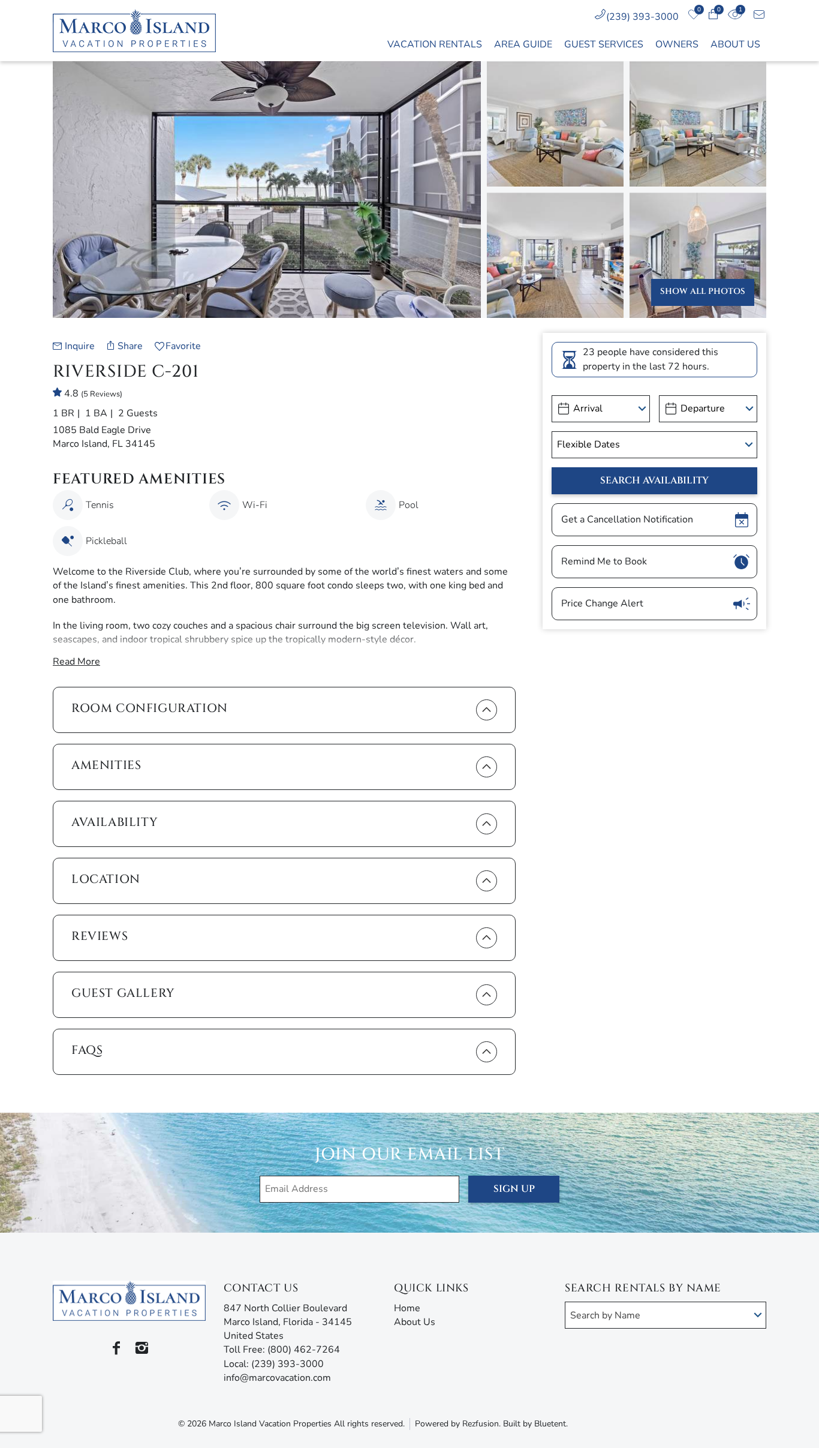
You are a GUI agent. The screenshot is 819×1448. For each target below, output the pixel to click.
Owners (676, 44)
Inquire (80, 346)
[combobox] (665, 1315)
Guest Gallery (123, 993)
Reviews (99, 936)
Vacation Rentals (434, 44)
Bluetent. (551, 1423)
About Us (735, 44)
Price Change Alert (602, 603)
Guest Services (603, 44)
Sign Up (514, 1188)
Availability (114, 822)
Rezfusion (480, 1423)
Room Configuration (149, 708)
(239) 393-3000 (642, 16)
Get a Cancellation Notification (627, 519)
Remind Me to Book (604, 561)
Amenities (106, 765)
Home (407, 1308)
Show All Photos (702, 291)
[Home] (141, 30)
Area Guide (523, 44)
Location (105, 879)
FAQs (87, 1050)
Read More (76, 661)
